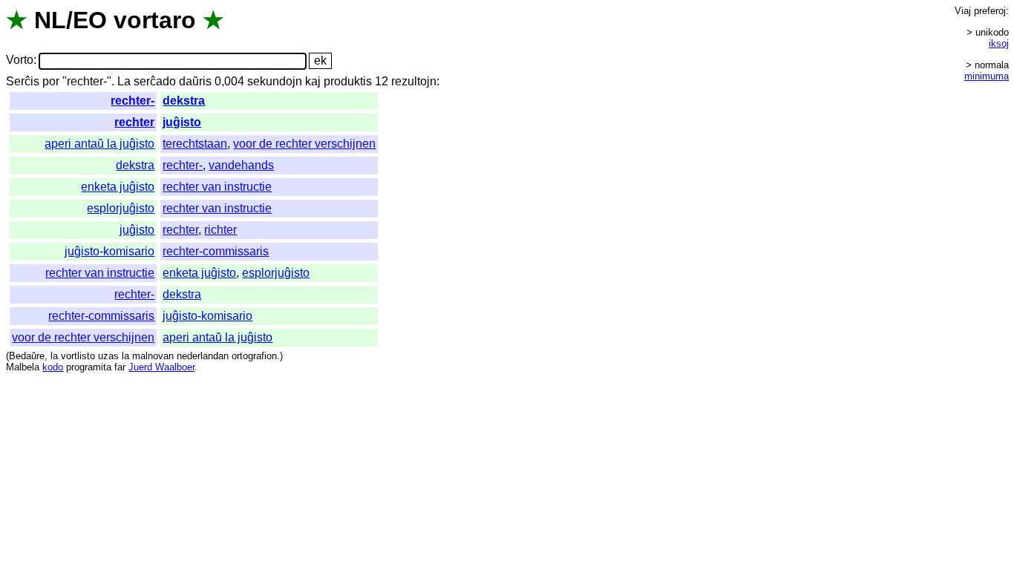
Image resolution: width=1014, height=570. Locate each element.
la (54, 355)
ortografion (254, 355)
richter (220, 229)
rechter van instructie (217, 186)
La (124, 81)
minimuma (986, 76)
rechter (134, 122)
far (119, 367)
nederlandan (203, 355)
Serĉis (22, 81)
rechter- (132, 100)
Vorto (19, 60)
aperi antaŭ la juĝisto (99, 143)
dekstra (184, 100)
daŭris (195, 81)
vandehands (241, 165)
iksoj (999, 43)
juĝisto (182, 122)
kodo (52, 367)
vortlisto (78, 355)
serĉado (155, 81)
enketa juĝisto (117, 186)
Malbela (22, 367)
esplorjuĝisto (120, 208)
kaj (313, 81)
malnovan (153, 355)
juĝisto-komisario (109, 251)
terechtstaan (195, 143)
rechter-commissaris (216, 251)
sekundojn (274, 81)
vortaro (155, 20)
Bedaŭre (27, 355)
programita (88, 367)
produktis (348, 81)
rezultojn (413, 81)
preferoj (990, 10)
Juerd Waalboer (161, 367)
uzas (108, 355)
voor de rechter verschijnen (304, 143)
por (50, 81)
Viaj (963, 10)
